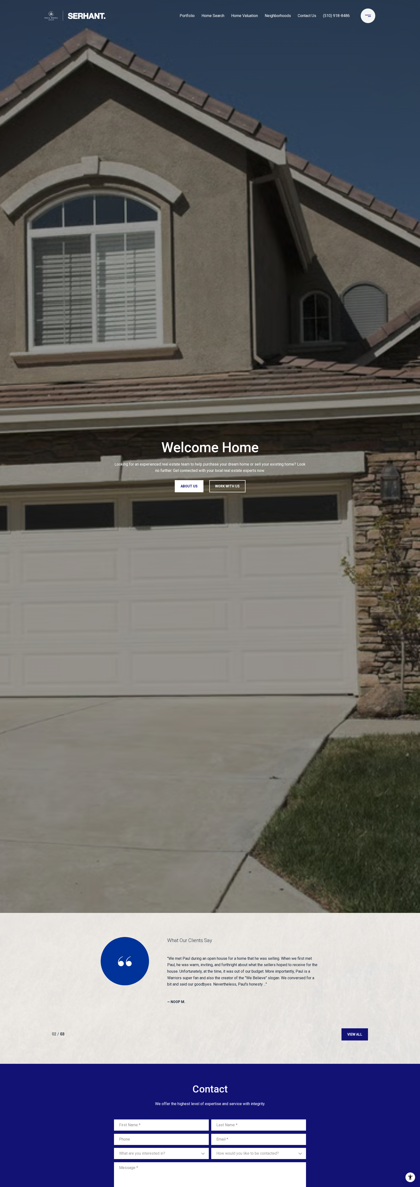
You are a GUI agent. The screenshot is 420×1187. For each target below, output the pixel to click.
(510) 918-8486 (336, 15)
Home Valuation (244, 15)
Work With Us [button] (227, 486)
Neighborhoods (278, 15)
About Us (189, 486)
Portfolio (187, 15)
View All (354, 1034)
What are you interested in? (142, 1153)
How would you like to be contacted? (247, 1153)
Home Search (212, 15)
